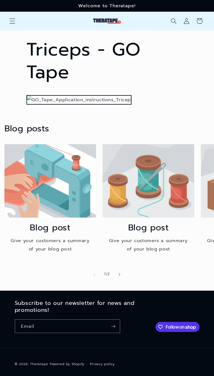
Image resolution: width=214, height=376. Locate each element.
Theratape (39, 364)
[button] (12, 21)
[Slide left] (94, 274)
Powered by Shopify (67, 364)
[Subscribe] (113, 326)
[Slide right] (119, 274)
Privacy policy (102, 364)
